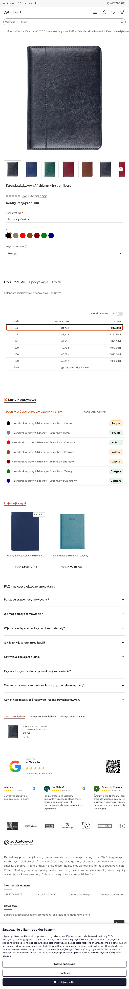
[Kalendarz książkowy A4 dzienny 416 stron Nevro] (13, 731)
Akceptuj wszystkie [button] (64, 981)
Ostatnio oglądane (14, 716)
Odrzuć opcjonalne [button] (64, 963)
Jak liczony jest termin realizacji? (24, 642)
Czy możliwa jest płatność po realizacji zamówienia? (37, 671)
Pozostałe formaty (95, 411)
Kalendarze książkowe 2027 (60, 31)
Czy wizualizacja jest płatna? (22, 656)
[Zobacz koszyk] (122, 12)
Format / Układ (13, 212)
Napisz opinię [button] (39, 195)
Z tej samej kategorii (15, 503)
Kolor (9, 229)
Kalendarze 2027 (34, 31)
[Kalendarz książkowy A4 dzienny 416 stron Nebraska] (72, 531)
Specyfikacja (38, 282)
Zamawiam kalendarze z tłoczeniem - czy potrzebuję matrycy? (44, 685)
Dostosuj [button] (65, 972)
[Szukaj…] (122, 21)
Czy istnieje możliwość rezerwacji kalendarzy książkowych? (42, 699)
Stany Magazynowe (22, 399)
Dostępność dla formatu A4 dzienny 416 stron (34, 411)
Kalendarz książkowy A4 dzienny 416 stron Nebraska (72, 555)
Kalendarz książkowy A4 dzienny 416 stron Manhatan (26, 555)
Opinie (57, 282)
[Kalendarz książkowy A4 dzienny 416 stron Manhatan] (25, 531)
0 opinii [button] (26, 195)
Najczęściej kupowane (72, 716)
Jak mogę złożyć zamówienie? (23, 613)
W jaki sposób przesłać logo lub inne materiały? (34, 628)
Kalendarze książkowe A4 (90, 31)
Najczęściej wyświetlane (42, 716)
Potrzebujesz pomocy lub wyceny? (26, 599)
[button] (121, 169)
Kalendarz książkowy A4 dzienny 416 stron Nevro (35, 727)
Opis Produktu (14, 282)
